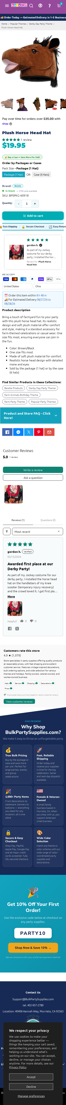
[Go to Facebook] (7, 432)
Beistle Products (13, 388)
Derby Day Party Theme (40, 23)
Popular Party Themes (43, 401)
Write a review (33, 470)
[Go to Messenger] (18, 432)
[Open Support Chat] (49, 5)
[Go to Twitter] (28, 432)
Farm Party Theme (14, 401)
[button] (11, 139)
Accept (31, 1077)
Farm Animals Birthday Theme (21, 395)
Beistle (17, 186)
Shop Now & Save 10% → (33, 948)
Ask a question (33, 478)
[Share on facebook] (10, 629)
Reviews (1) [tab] (18, 520)
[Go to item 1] (13, 494)
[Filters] (7, 531)
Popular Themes (18, 23)
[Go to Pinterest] (38, 432)
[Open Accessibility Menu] (40, 5)
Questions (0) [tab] (48, 520)
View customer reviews (19, 701)
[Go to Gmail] (49, 432)
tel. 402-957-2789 (33, 1005)
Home (4, 23)
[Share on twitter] (17, 629)
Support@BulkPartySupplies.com (33, 999)
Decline (31, 1086)
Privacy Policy (18, 1067)
